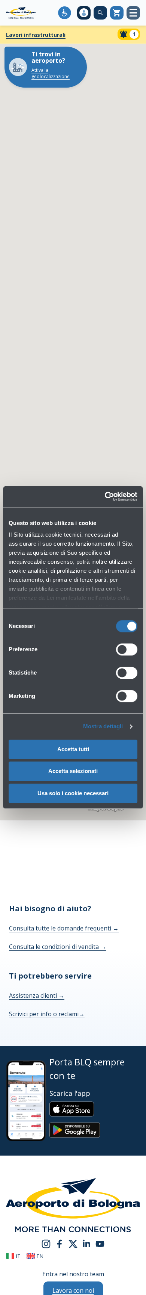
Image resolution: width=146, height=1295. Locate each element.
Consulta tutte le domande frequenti (64, 928)
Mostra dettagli (103, 726)
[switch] (126, 649)
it (17, 1256)
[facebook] (59, 1243)
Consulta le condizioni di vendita (57, 947)
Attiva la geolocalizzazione (50, 73)
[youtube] (99, 1243)
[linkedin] (86, 1243)
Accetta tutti (73, 749)
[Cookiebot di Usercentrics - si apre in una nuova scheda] (105, 496)
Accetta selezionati (73, 771)
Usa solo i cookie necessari (73, 793)
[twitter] (73, 1243)
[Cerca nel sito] (100, 13)
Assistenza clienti (36, 995)
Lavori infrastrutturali (36, 34)
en (39, 1256)
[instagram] (46, 1243)
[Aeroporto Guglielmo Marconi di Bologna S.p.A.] (21, 13)
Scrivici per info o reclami (47, 1014)
